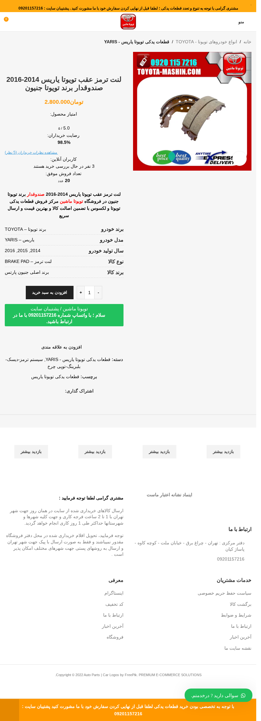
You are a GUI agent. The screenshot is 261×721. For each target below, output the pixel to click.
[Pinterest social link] (53, 391)
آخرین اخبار (240, 637)
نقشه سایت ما (237, 648)
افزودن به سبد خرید (49, 292)
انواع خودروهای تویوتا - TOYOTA (206, 41)
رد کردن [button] (9, 710)
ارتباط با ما (241, 626)
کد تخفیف (114, 604)
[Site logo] (128, 21)
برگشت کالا (240, 604)
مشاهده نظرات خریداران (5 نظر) (31, 152)
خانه (247, 41)
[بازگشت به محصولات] (16, 42)
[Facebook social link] (61, 391)
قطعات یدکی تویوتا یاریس (55, 376)
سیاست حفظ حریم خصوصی (224, 593)
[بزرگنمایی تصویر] (239, 159)
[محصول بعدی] (8, 42)
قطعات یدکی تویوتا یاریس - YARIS (136, 41)
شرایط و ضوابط (236, 615)
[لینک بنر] (224, 447)
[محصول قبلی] (24, 42)
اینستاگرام (113, 593)
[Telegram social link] (38, 391)
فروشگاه (115, 637)
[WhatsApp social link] (46, 391)
